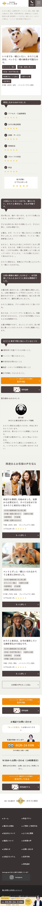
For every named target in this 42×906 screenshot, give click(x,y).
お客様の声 (27, 840)
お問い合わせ (28, 849)
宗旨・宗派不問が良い (12, 72)
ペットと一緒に (9, 67)
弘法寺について (9, 833)
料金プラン (27, 818)
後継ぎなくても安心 (11, 76)
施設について (8, 840)
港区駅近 (7, 81)
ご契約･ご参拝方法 (30, 826)
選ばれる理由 (8, 826)
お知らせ (6, 849)
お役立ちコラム (9, 856)
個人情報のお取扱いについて (12, 890)
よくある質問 (28, 833)
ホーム (6, 818)
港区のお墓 (26, 76)
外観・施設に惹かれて (27, 67)
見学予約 (26, 856)
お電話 (32, 5)
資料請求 (26, 864)
